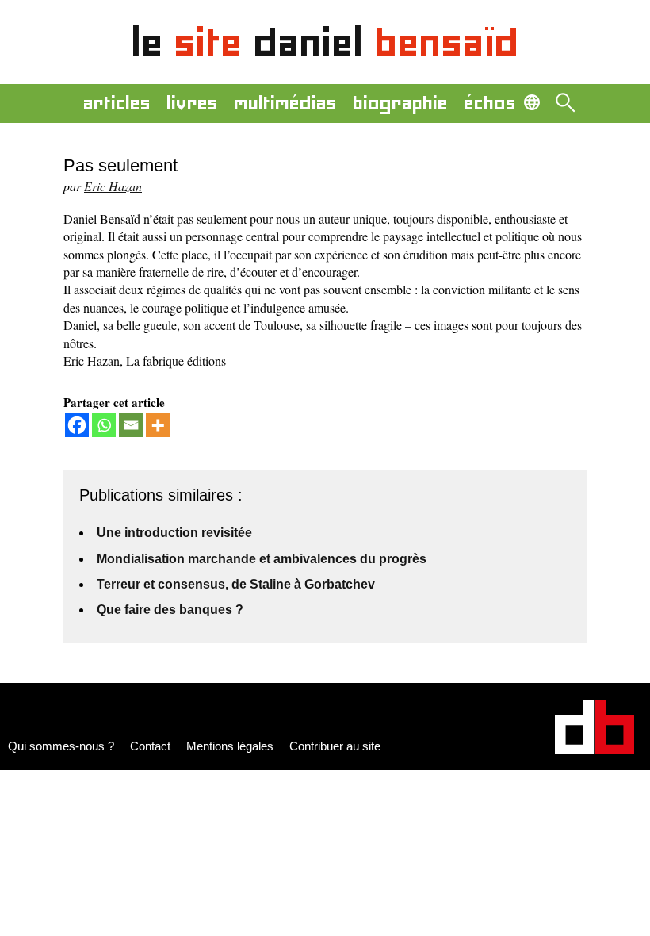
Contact (150, 746)
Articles (117, 103)
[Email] (131, 425)
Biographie (400, 103)
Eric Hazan (113, 186)
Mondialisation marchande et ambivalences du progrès (261, 559)
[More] (158, 425)
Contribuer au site (334, 746)
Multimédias (285, 103)
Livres (192, 103)
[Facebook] (77, 425)
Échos (490, 103)
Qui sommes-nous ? (61, 746)
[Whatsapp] (104, 425)
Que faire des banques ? (170, 609)
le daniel (325, 41)
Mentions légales (229, 746)
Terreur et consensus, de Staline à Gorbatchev (236, 584)
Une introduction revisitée (174, 532)
